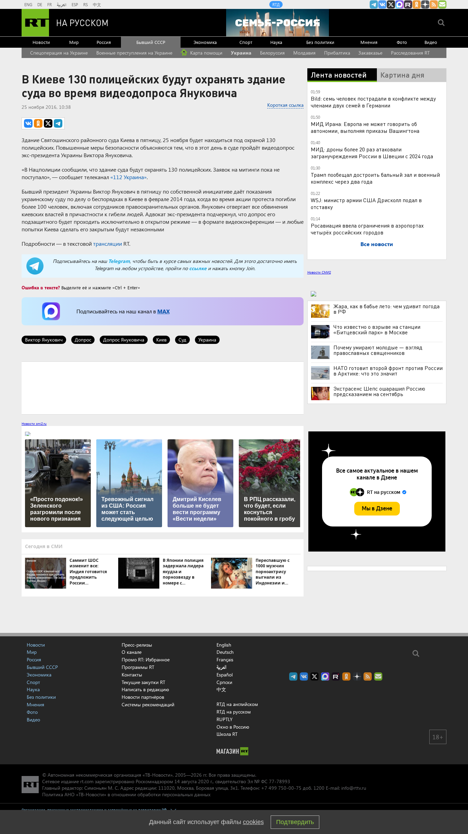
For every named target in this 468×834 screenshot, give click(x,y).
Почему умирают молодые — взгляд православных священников (377, 350)
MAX (163, 311)
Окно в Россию (233, 726)
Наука (276, 42)
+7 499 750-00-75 (281, 788)
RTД (276, 4)
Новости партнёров (143, 697)
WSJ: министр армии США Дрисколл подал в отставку (366, 203)
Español (225, 674)
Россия (104, 42)
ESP (75, 4)
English (224, 645)
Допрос (83, 339)
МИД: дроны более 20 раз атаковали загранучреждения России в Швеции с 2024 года (372, 153)
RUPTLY (225, 719)
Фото (402, 42)
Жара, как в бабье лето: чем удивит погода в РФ (386, 308)
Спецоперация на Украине (59, 52)
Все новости (376, 243)
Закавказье (370, 52)
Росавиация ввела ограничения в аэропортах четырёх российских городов (367, 229)
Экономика (205, 42)
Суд (182, 339)
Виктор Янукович (44, 339)
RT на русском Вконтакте (382, 4)
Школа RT (227, 734)
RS (85, 4)
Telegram (119, 261)
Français (225, 659)
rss (434, 4)
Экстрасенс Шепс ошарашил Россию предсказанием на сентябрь (379, 391)
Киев (161, 339)
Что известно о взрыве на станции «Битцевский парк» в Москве (376, 329)
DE (39, 4)
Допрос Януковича (123, 339)
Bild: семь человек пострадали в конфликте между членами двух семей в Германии (373, 102)
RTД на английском (237, 704)
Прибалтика (337, 52)
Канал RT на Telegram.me (374, 4)
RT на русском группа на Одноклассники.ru (416, 4)
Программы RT (138, 667)
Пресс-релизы (137, 644)
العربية (61, 4)
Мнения (369, 42)
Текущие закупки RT (143, 682)
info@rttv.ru (353, 788)
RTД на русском (234, 711)
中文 (97, 4)
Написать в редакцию (145, 689)
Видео (430, 42)
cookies (253, 822)
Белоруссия (272, 52)
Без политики (320, 42)
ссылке (198, 268)
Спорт (245, 42)
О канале (131, 652)
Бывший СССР (150, 42)
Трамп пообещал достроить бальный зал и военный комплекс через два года (375, 178)
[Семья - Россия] (277, 22)
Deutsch (225, 652)
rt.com (87, 781)
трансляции (107, 243)
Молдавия (304, 52)
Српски (224, 682)
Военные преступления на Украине (134, 52)
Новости (41, 42)
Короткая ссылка (285, 105)
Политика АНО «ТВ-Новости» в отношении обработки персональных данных (126, 794)
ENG (28, 4)
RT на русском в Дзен (425, 4)
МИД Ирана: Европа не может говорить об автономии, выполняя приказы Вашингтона (365, 127)
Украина (241, 52)
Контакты (132, 674)
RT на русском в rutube (408, 4)
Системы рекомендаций (148, 704)
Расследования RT (410, 52)
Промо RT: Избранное (146, 659)
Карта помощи (205, 52)
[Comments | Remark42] (163, 387)
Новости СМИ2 (319, 272)
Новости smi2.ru (34, 423)
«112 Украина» (128, 177)
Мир (74, 42)
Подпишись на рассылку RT (442, 4)
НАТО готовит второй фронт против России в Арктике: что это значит (388, 370)
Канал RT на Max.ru (399, 4)
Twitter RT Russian (391, 4)
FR (49, 4)
